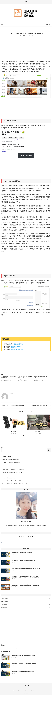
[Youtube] (28, 537)
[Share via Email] (34, 389)
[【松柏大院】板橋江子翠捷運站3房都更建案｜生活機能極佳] (5, 571)
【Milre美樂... (13, 431)
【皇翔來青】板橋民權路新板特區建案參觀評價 (22, 672)
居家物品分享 (26, 598)
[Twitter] (21, 537)
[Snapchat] (32, 537)
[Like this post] (27, 389)
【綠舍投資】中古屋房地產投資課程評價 (15, 480)
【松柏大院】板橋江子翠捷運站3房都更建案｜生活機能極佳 (13, 466)
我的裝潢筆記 (26, 31)
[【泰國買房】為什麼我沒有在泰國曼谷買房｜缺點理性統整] (5, 587)
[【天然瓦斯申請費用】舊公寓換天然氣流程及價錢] (5, 657)
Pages (26, 1)
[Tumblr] (26, 537)
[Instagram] (46, 25)
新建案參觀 (26, 607)
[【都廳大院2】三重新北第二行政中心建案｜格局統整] (5, 665)
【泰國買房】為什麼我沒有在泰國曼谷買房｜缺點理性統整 (12, 472)
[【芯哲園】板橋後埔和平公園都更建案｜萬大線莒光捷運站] (5, 579)
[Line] (47, 25)
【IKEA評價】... (38, 431)
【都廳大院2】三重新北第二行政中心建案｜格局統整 (23, 663)
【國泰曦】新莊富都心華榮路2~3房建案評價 (10, 459)
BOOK (24, 35)
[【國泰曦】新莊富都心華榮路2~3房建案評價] (5, 554)
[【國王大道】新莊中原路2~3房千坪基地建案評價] (5, 562)
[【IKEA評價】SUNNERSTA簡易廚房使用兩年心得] (38, 422)
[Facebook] (19, 537)
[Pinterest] (25, 537)
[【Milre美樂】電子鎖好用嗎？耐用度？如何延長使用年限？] (13, 422)
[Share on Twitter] (31, 389)
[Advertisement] (26, 49)
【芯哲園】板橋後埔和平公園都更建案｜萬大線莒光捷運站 (12, 469)
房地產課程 (26, 604)
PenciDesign (36, 690)
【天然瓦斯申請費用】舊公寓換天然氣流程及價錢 (23, 655)
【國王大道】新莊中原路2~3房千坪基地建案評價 (11, 462)
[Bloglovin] (31, 537)
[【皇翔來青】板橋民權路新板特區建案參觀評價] (5, 674)
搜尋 (2, 447)
